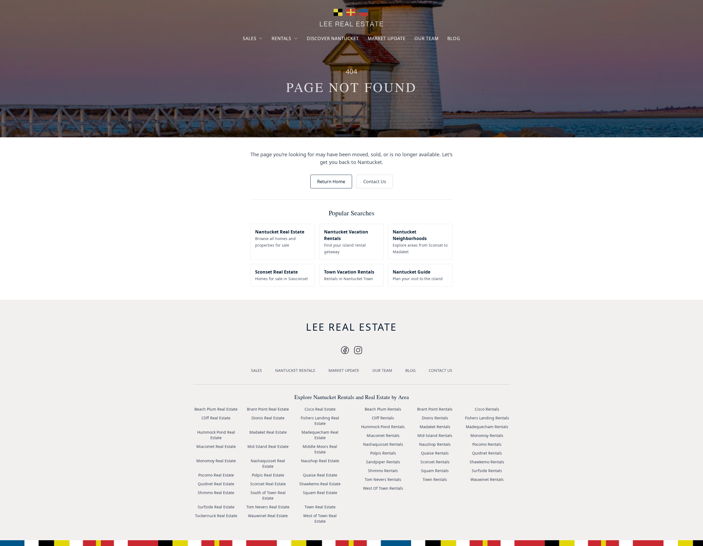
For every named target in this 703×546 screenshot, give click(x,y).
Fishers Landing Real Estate (320, 420)
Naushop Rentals (435, 444)
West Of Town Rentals (383, 488)
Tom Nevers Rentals (383, 479)
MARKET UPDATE (387, 38)
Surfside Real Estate (216, 506)
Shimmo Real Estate (216, 492)
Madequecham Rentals (487, 426)
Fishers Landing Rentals (487, 417)
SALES (249, 38)
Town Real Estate (320, 506)
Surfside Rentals (487, 470)
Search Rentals (289, 74)
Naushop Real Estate (320, 460)
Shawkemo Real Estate (320, 483)
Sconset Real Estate (268, 483)
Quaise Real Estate (320, 475)
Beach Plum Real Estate (216, 409)
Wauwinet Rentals (487, 479)
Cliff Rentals (383, 417)
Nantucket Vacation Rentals (294, 51)
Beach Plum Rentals (383, 409)
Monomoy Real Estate (216, 460)
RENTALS (281, 38)
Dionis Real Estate (268, 417)
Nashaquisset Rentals (383, 444)
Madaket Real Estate (268, 432)
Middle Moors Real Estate (320, 449)
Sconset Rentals (435, 461)
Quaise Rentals (435, 453)
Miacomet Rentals (383, 435)
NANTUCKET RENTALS (295, 370)
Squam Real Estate (320, 492)
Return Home (331, 182)
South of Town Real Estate (268, 495)
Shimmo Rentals (383, 470)
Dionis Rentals (435, 417)
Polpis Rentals (383, 453)
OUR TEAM (426, 38)
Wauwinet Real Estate (268, 515)
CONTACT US (440, 370)
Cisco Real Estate (320, 409)
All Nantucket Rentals (296, 64)
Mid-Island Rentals (434, 435)
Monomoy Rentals (486, 435)
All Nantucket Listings (267, 58)
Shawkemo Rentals (487, 461)
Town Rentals (435, 479)
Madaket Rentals (435, 426)
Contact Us (374, 182)
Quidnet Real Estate (216, 483)
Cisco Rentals (487, 409)
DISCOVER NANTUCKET (333, 38)
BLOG (453, 38)
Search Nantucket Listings (263, 71)
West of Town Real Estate (320, 518)
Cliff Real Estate (216, 417)
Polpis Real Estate (268, 475)
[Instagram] (345, 350)
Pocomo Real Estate (216, 475)
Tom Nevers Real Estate (267, 506)
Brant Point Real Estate (268, 409)
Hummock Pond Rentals (383, 426)
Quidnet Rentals (487, 453)
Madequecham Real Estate (320, 435)
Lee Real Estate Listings (268, 48)
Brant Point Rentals (435, 409)
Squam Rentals (435, 470)
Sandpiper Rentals (383, 461)
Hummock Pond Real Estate (216, 435)
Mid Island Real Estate (268, 446)
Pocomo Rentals (486, 444)
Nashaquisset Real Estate (268, 463)
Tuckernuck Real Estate (216, 515)
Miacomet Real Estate (216, 446)
